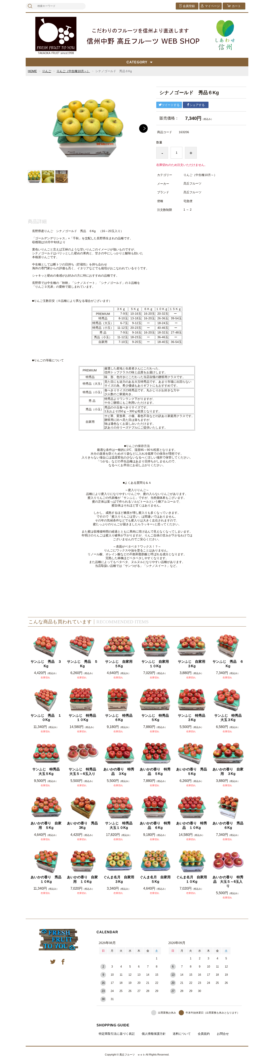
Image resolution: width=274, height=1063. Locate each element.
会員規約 (204, 1033)
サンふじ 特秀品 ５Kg (156, 718)
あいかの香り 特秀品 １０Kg (191, 825)
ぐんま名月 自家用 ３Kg (119, 879)
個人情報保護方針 (154, 1033)
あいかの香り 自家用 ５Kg (46, 825)
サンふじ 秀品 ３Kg (46, 664)
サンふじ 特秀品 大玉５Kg (47, 771)
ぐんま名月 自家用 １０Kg (192, 879)
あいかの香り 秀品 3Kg (82, 825)
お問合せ (223, 1033)
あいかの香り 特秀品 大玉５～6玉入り (228, 881)
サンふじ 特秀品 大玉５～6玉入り (83, 771)
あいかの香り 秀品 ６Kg (228, 825)
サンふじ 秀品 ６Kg (228, 664)
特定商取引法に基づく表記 (117, 1033)
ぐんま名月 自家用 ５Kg (155, 879)
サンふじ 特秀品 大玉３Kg (229, 718)
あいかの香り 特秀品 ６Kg (155, 825)
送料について (182, 1033)
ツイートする (171, 105)
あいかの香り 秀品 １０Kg (46, 879)
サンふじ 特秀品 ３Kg (193, 718)
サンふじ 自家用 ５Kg (120, 664)
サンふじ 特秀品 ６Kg (120, 718)
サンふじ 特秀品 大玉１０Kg (120, 825)
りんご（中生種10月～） (73, 71)
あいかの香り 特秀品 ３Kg (118, 771)
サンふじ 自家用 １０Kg (156, 664)
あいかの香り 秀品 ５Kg (192, 771)
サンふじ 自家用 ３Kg (193, 664)
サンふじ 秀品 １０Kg (46, 718)
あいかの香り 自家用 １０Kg (82, 879)
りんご (46, 71)
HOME (32, 71)
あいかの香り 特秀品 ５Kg (155, 771)
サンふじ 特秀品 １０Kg (83, 718)
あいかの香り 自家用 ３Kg (228, 771)
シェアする (197, 105)
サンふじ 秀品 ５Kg (82, 664)
